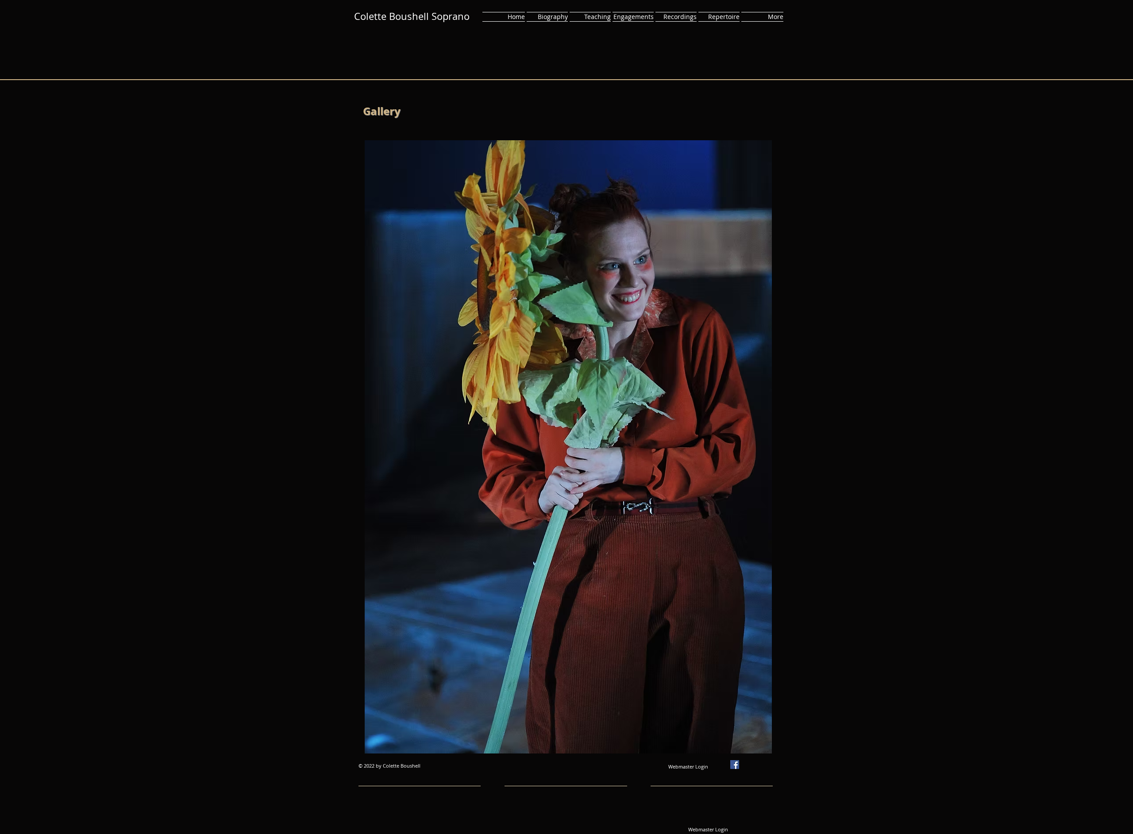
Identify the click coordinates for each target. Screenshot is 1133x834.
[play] (758, 740)
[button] (568, 446)
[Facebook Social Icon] (734, 764)
